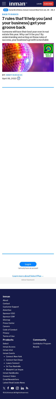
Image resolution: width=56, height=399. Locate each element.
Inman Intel (8, 350)
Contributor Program (42, 343)
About (5, 300)
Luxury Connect (13, 363)
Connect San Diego (14, 360)
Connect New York (14, 356)
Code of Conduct (10, 330)
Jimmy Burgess (13, 75)
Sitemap (6, 320)
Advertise (7, 310)
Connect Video (9, 376)
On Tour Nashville (13, 366)
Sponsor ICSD (9, 313)
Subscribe (48, 4)
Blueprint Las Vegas (14, 369)
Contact (6, 303)
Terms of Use (9, 336)
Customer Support (11, 307)
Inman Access (9, 347)
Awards (36, 347)
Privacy (6, 333)
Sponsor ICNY (9, 316)
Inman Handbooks (11, 373)
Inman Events (9, 353)
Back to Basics (10, 14)
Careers (6, 326)
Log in (39, 4)
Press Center (8, 323)
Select (6, 343)
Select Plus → (36, 276)
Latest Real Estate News (14, 383)
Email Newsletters (11, 379)
